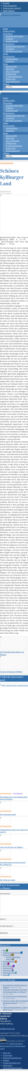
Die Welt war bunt (14, 51)
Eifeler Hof (10, 79)
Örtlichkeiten (18, 793)
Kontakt (6, 3)
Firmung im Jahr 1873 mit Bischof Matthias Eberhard (15, 1002)
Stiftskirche (11, 74)
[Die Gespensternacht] (5, 808)
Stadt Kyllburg (9, 10)
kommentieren (5, 191)
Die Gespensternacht (8, 814)
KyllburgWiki (9, 31)
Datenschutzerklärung (12, 1058)
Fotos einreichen (10, 5)
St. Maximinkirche (14, 77)
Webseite (4, 933)
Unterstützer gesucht (12, 8)
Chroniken (7, 34)
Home (5, 29)
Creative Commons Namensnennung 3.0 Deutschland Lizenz (12, 1046)
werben (6, 1060)
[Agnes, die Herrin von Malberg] (5, 841)
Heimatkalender (6, 163)
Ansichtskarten (13, 82)
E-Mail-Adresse (7, 926)
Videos (6, 84)
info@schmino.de (7, 1028)
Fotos (5, 64)
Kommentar (5, 893)
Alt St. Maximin (13, 72)
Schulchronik (12, 41)
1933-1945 (10, 69)
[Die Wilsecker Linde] (5, 873)
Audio (5, 54)
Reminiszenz (8, 44)
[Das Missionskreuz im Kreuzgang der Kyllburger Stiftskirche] (5, 856)
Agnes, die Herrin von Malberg (11, 847)
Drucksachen (9, 56)
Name (3, 919)
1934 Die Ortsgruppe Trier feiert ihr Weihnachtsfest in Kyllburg (15, 990)
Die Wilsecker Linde (7, 880)
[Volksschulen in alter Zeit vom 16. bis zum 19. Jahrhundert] (5, 823)
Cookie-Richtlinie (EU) (12, 1063)
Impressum (7, 1055)
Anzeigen (10, 61)
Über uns (6, 1053)
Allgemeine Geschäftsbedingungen (12, 1066)
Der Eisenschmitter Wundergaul (15, 996)
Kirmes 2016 (11, 66)
